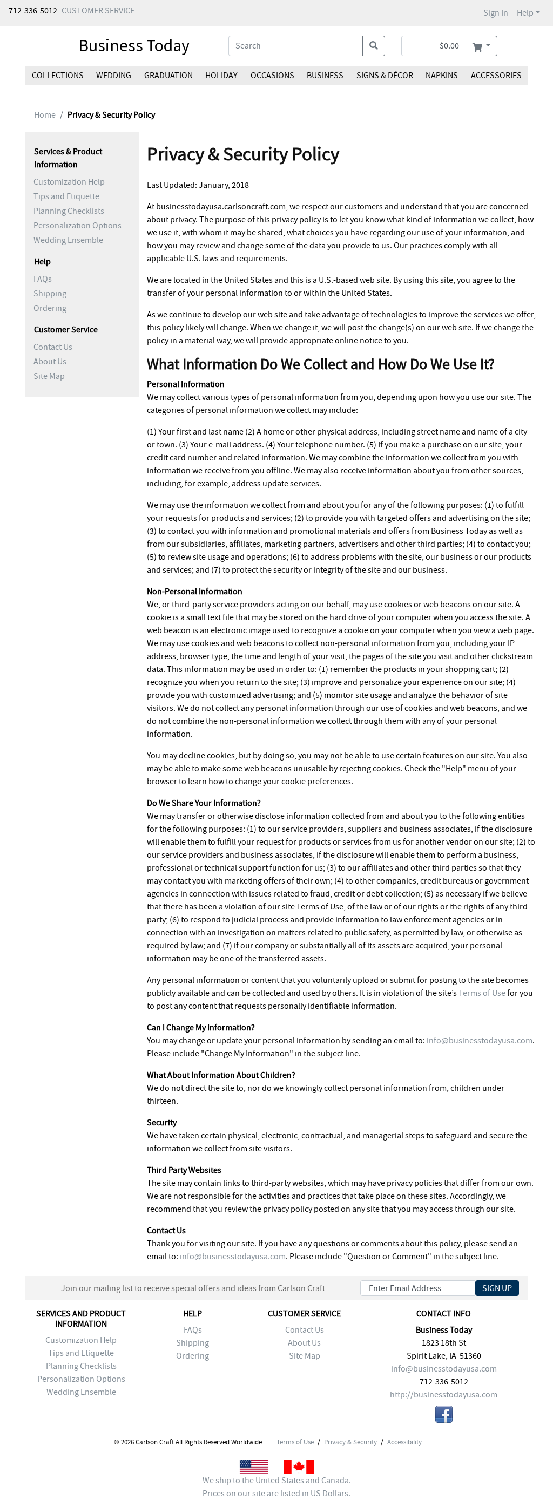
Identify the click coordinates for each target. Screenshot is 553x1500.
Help (525, 13)
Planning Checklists (68, 211)
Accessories (495, 75)
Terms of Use (481, 993)
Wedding (113, 75)
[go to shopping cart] (481, 46)
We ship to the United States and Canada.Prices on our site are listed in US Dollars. (277, 1487)
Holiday (221, 75)
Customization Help (69, 182)
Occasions (272, 75)
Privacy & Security (350, 1442)
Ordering (49, 308)
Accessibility (404, 1442)
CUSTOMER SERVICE (98, 10)
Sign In (495, 13)
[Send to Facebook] (444, 1416)
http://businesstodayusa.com (443, 1394)
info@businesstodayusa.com (479, 1040)
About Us (49, 361)
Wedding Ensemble (68, 240)
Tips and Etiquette (66, 196)
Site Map (49, 376)
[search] (373, 46)
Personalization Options (77, 225)
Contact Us (52, 347)
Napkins (442, 75)
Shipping (49, 293)
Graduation (168, 75)
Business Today (134, 45)
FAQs (42, 279)
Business (325, 75)
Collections (58, 75)
